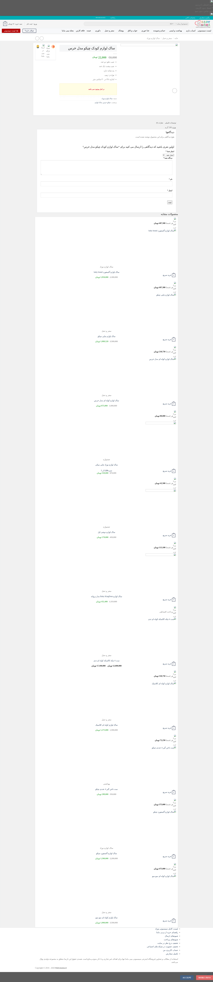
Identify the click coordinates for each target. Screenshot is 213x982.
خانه (176, 38)
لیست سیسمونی (204, 31)
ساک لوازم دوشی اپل (106, 532)
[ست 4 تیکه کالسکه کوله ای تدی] (161, 636)
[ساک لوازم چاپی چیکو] (161, 311)
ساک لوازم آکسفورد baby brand (106, 272)
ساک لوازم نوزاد (153, 38)
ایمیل (169, 190)
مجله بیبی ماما (68, 31)
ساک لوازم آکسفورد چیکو (106, 853)
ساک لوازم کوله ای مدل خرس (106, 400)
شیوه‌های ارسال (171, 936)
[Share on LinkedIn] (97, 108)
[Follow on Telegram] (3, 18)
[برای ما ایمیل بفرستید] (8, 18)
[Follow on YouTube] (5, 18)
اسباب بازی (190, 31)
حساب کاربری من (170, 950)
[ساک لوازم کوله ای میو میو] (161, 893)
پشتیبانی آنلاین (190, 18)
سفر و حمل (109, 31)
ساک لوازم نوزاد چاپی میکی (106, 465)
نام (170, 179)
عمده (89, 31)
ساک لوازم (98, 102)
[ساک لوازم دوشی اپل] (161, 507)
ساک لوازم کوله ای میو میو (106, 918)
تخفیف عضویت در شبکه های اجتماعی (162, 947)
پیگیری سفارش (204, 18)
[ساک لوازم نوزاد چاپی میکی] (161, 440)
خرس (105, 102)
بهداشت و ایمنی (175, 31)
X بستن (210, 974)
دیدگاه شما (167, 158)
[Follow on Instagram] (10, 18)
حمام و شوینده (159, 31)
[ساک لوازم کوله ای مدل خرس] (161, 376)
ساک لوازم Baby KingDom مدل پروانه (106, 596)
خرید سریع (167, 275)
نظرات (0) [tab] (159, 123)
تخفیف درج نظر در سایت (167, 943)
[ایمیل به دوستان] (106, 108)
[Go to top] (207, 978)
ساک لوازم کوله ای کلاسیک (106, 725)
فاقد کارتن (80, 31)
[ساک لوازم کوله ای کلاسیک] (161, 700)
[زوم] (174, 90)
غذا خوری (145, 31)
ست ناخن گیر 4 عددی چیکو (106, 789)
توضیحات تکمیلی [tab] (170, 123)
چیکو (109, 102)
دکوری (98, 31)
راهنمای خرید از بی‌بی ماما (167, 932)
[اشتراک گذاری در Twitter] (110, 108)
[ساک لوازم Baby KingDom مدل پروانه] (161, 571)
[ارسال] (86, 24)
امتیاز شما (170, 151)
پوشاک (121, 31)
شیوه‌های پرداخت (171, 939)
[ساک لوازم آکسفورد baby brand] (161, 247)
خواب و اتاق (132, 31)
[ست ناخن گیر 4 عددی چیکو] (161, 764)
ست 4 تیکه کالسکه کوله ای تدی (106, 661)
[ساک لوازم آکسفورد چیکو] (161, 828)
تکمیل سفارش (172, 954)
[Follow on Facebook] (12, 18)
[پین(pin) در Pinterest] (101, 108)
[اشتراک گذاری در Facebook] (115, 108)
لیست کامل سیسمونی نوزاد (166, 929)
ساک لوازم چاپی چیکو (106, 336)
